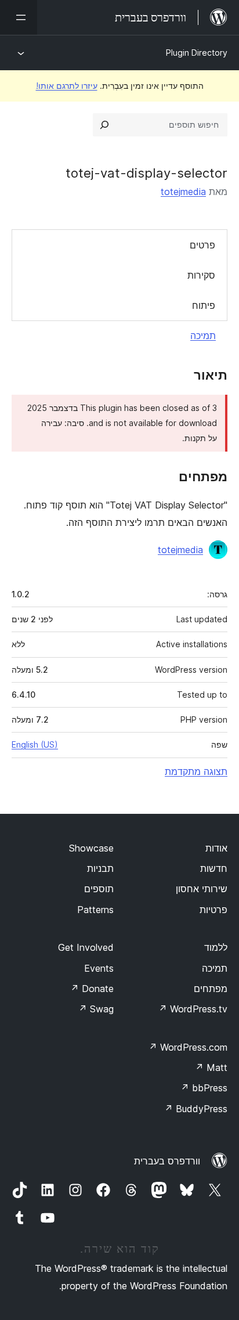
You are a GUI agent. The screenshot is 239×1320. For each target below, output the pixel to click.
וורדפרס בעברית (167, 1161)
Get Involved (86, 947)
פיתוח (203, 305)
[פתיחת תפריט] (18, 17)
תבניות (100, 868)
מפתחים (210, 988)
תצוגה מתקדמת (196, 771)
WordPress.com (188, 1047)
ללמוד (215, 947)
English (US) (35, 744)
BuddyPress (195, 1109)
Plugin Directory (196, 52)
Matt (211, 1067)
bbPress (203, 1088)
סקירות (201, 275)
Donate (92, 988)
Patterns (95, 909)
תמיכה (203, 335)
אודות (216, 848)
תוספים (99, 889)
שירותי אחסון (201, 889)
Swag (96, 1009)
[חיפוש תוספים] (104, 124)
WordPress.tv (192, 1009)
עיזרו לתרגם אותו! (66, 86)
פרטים (202, 245)
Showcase (91, 848)
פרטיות (213, 909)
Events (99, 968)
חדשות (213, 868)
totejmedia (183, 191)
